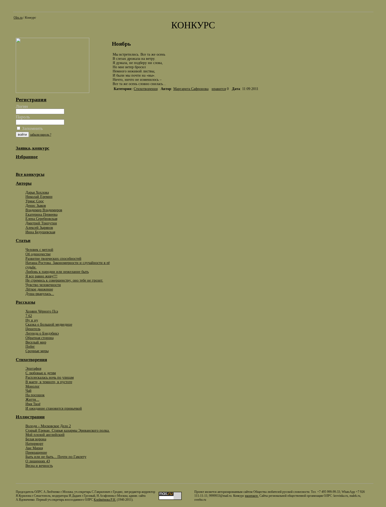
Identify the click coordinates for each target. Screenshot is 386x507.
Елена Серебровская (41, 218)
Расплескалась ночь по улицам (49, 377)
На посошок (35, 395)
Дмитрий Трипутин (41, 223)
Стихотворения (146, 89)
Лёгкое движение (39, 289)
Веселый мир (35, 342)
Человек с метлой (39, 249)
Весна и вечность (39, 465)
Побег (30, 346)
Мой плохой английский (45, 434)
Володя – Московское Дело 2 (48, 426)
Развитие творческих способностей (53, 258)
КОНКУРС (193, 25)
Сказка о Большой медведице (48, 324)
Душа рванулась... (39, 294)
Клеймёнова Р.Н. (105, 499)
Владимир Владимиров (43, 210)
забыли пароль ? (40, 134)
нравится (219, 89)
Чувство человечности (43, 285)
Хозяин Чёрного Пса (41, 311)
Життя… (32, 399)
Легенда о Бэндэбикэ (42, 333)
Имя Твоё (32, 404)
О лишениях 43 (37, 461)
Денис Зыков (35, 205)
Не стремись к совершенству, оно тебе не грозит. (64, 280)
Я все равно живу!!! (41, 276)
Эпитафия (33, 368)
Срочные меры (37, 351)
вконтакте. (252, 496)
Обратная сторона (39, 338)
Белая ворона (35, 439)
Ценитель (32, 329)
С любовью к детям (40, 373)
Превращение (36, 452)
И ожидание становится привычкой (53, 408)
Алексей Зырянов (39, 227)
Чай (28, 390)
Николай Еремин (39, 196)
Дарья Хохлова (37, 192)
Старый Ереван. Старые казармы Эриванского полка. (67, 430)
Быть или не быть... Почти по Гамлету (55, 457)
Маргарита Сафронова (190, 89)
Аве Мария (34, 448)
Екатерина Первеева (41, 214)
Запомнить (32, 128)
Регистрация (31, 99)
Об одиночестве (38, 254)
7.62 (28, 316)
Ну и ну (31, 320)
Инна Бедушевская (40, 232)
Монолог (32, 386)
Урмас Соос (34, 201)
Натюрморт (34, 443)
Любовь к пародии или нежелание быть (57, 272)
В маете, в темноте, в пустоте (48, 382)
